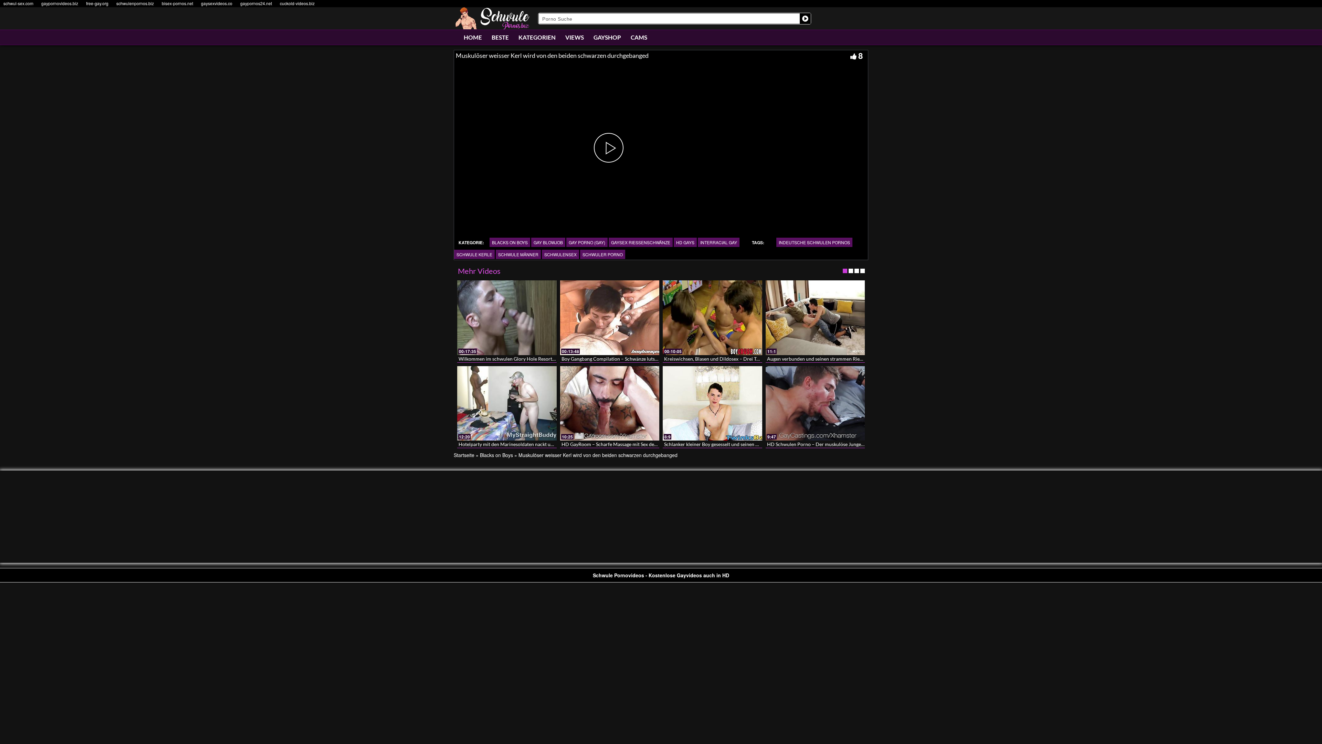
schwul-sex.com (18, 3)
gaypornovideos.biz (59, 3)
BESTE (500, 37)
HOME (473, 37)
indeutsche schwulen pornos (814, 242)
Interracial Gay (718, 242)
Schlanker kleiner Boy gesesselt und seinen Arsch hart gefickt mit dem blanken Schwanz (756, 444)
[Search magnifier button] (805, 18)
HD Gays (685, 242)
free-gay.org (97, 3)
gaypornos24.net (256, 3)
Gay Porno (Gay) (587, 242)
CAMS (639, 37)
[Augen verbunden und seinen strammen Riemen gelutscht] (815, 317)
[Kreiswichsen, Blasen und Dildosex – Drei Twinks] (712, 317)
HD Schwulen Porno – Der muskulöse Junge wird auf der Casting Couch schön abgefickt (861, 444)
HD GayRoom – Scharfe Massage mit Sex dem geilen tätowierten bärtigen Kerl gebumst (654, 444)
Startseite (464, 455)
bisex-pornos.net (177, 3)
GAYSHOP (607, 37)
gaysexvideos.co (216, 3)
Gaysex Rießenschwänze (640, 242)
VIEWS (574, 37)
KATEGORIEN (537, 37)
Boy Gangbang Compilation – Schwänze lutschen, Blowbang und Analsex (639, 359)
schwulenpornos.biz (135, 3)
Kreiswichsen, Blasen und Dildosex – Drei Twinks (716, 359)
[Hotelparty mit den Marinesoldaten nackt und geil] (507, 403)
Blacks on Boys (510, 242)
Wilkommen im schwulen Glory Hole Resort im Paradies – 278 (525, 359)
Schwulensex (560, 254)
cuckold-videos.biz (297, 3)
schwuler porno (603, 254)
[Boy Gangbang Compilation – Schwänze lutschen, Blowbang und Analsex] (610, 317)
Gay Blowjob (548, 242)
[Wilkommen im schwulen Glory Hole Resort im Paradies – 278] (507, 317)
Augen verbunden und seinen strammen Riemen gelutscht (828, 359)
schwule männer (518, 254)
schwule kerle (474, 254)
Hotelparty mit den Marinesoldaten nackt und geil (512, 444)
